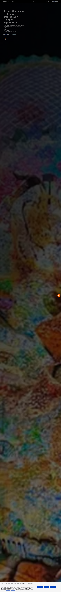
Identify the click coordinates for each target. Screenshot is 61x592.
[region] (30, 587)
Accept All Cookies (53, 586)
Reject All (46, 586)
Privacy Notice (13, 590)
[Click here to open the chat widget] (58, 295)
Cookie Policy (8, 590)
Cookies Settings (40, 586)
